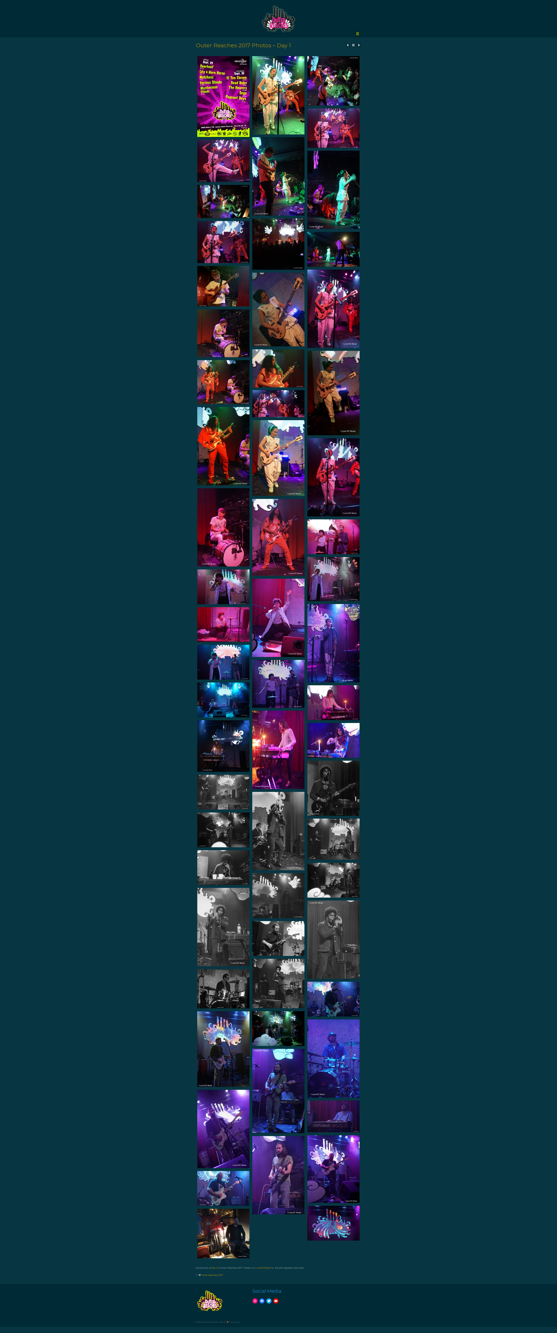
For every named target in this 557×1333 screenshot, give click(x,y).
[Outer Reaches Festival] (278, 19)
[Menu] (357, 34)
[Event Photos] (353, 45)
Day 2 (214, 1267)
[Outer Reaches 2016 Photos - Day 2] (348, 45)
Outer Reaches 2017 (212, 1275)
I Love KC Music (263, 1267)
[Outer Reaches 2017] (359, 45)
